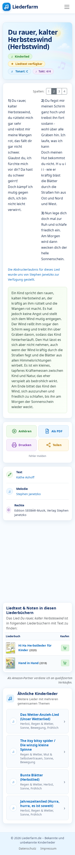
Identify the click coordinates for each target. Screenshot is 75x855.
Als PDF (56, 431)
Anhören (25, 431)
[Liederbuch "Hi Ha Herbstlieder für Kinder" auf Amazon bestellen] (65, 648)
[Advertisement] (37, 561)
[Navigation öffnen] (66, 7)
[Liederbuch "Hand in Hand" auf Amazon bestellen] (65, 663)
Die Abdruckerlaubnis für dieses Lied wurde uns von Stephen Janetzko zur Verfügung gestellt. (34, 274)
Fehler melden (37, 456)
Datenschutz (27, 848)
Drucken (25, 445)
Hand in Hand (28, 663)
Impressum (48, 848)
